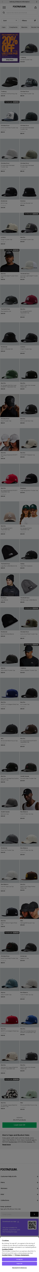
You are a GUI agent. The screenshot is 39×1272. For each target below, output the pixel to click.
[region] (19, 1254)
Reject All (19, 1263)
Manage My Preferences (19, 1267)
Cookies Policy (7, 1249)
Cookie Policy (7, 1255)
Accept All (19, 1259)
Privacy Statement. (22, 1255)
